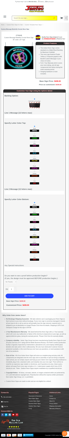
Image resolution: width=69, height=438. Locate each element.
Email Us (5, 401)
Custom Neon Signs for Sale (15, 24)
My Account (50, 1)
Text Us (5, 406)
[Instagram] (9, 414)
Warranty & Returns (55, 408)
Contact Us (52, 398)
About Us (52, 401)
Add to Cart (29, 296)
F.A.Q (30, 408)
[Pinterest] (16, 414)
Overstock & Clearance (35, 396)
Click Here (39, 325)
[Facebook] (2, 414)
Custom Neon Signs (34, 401)
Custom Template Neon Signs (33, 24)
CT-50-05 (19, 35)
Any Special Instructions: (14, 265)
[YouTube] (13, 414)
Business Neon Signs (35, 403)
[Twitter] (6, 414)
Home (2, 24)
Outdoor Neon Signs (34, 406)
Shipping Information (55, 406)
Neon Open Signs (34, 398)
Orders (41, 1)
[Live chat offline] (64, 433)
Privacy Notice (53, 403)
